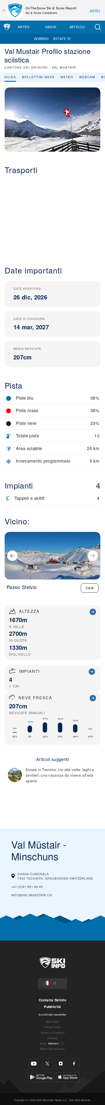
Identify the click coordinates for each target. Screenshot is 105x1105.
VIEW (89, 588)
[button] (97, 27)
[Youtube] (34, 1063)
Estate (59, 38)
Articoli (77, 27)
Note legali (52, 1021)
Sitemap (52, 1038)
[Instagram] (60, 1063)
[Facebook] (74, 1063)
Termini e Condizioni (52, 1032)
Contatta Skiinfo (52, 1000)
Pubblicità (52, 1006)
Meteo (24, 27)
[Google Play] (41, 1076)
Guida (10, 77)
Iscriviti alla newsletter (52, 1014)
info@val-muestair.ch (31, 895)
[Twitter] (47, 1063)
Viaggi (50, 27)
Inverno (41, 38)
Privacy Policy (52, 1027)
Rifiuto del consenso (52, 1049)
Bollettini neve (38, 77)
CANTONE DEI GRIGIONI (26, 67)
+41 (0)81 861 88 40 (27, 886)
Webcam (87, 77)
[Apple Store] (67, 1076)
